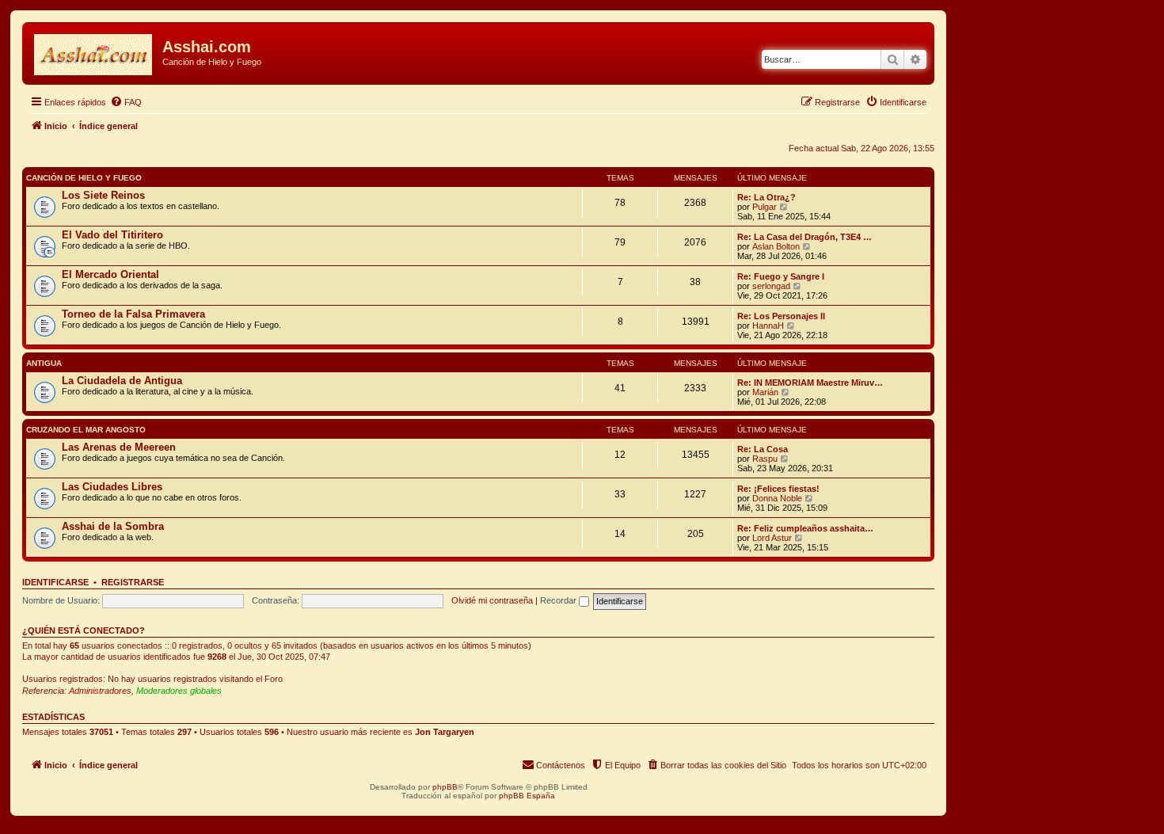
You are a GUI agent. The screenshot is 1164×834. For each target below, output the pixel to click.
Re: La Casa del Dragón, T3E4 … (804, 237)
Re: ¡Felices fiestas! (778, 488)
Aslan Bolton (776, 246)
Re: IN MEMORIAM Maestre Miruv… (810, 382)
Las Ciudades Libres (112, 487)
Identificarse (55, 582)
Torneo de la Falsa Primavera (133, 314)
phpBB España (527, 795)
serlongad (771, 286)
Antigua (44, 363)
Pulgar (764, 206)
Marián (765, 392)
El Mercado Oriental (110, 274)
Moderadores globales (179, 690)
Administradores (100, 690)
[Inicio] (94, 51)
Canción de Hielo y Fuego (84, 177)
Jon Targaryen (444, 732)
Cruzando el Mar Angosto (86, 429)
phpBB (445, 787)
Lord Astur (772, 538)
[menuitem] (126, 102)
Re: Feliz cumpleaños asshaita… (805, 528)
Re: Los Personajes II (781, 316)
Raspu (765, 458)
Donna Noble (777, 498)
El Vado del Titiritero (112, 235)
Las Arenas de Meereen (119, 447)
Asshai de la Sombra (113, 526)
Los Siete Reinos (103, 195)
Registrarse (132, 582)
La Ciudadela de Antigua (122, 381)
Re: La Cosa (762, 449)
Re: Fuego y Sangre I (780, 276)
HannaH (768, 325)
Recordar (559, 600)
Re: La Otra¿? (766, 197)
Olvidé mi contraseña (492, 600)
